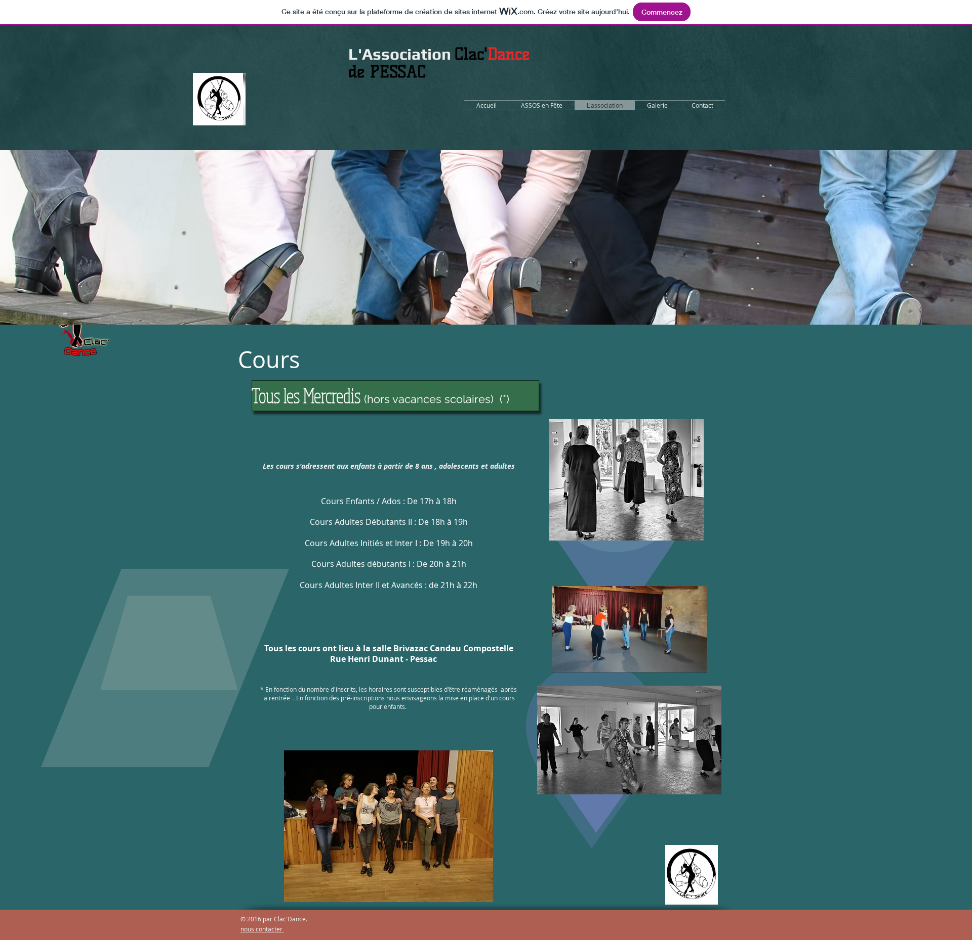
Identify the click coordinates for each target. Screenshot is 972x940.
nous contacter (262, 929)
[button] (694, 661)
